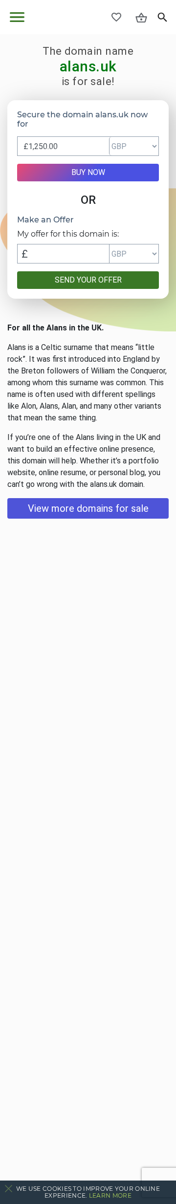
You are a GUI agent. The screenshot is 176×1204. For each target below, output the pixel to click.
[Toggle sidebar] (17, 17)
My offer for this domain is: (68, 234)
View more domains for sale (88, 508)
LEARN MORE (110, 1195)
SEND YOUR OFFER (88, 280)
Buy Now (88, 172)
